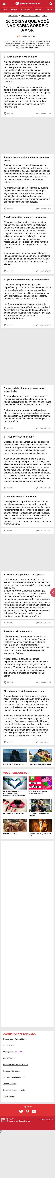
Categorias (13, 16)
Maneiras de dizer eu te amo (15, 1065)
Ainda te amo (9, 1045)
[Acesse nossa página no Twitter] (21, 1111)
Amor (44, 16)
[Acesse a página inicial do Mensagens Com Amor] (27, 3)
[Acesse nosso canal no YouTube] (34, 1111)
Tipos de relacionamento (13, 1077)
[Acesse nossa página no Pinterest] (27, 1111)
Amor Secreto (9, 1096)
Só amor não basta (11, 1071)
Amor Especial (9, 1058)
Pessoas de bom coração (14, 1090)
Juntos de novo (9, 1084)
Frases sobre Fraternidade (14, 1039)
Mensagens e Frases (30, 16)
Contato (42, 1120)
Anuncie (50, 1120)
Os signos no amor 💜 (12, 1052)
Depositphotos (24, 1121)
